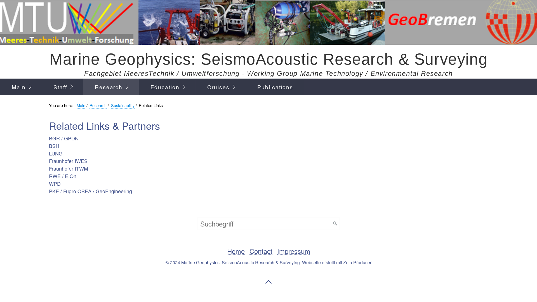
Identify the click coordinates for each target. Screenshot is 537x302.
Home (236, 251)
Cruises (218, 87)
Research (109, 87)
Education (165, 87)
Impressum (293, 251)
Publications (275, 87)
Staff (60, 87)
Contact (260, 251)
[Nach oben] (268, 282)
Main (19, 87)
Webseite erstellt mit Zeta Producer (336, 262)
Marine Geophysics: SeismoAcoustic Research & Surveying (268, 59)
